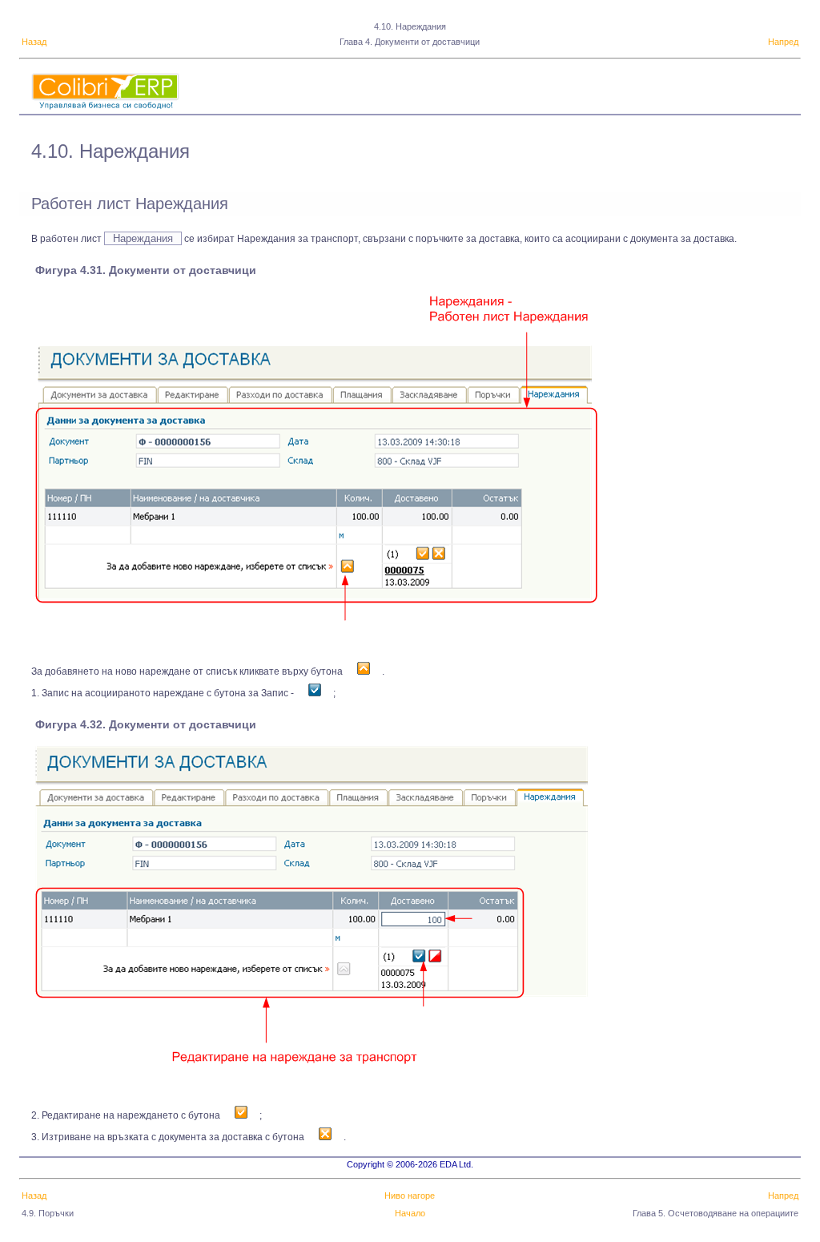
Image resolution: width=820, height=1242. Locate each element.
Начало (410, 1213)
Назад (34, 41)
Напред (783, 41)
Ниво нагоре (409, 1195)
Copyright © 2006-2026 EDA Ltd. (410, 1164)
